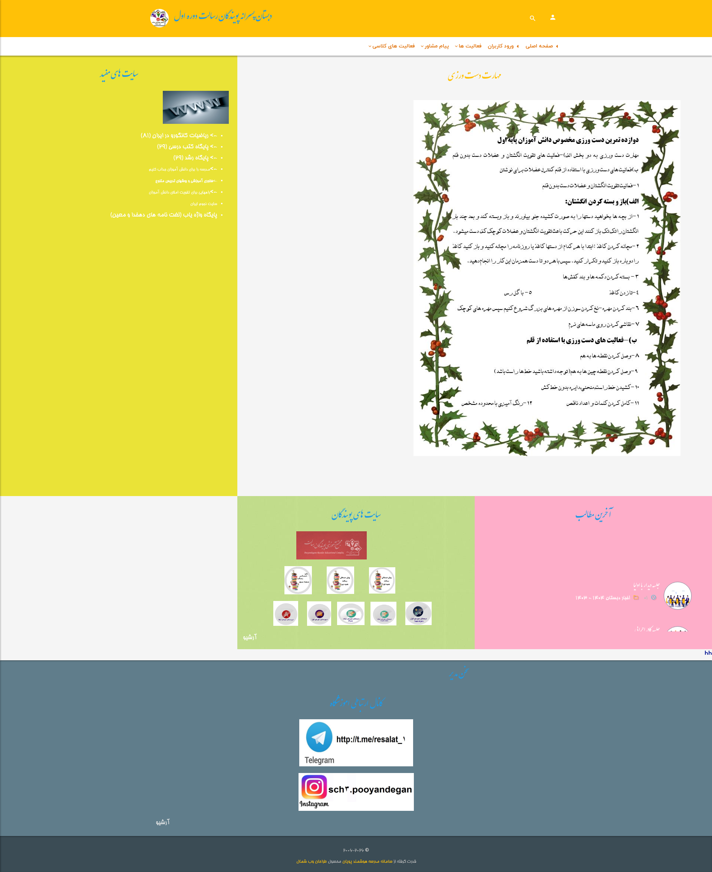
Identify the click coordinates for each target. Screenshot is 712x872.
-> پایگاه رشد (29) (195, 158)
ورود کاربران (502, 46)
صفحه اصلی (540, 46)
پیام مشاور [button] (437, 46)
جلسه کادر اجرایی (647, 627)
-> (213, 169)
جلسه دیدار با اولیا (646, 582)
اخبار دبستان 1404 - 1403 (603, 594)
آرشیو (250, 638)
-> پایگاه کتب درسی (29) (187, 147)
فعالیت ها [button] (470, 46)
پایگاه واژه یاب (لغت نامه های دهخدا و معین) (163, 215)
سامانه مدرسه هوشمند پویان (366, 861)
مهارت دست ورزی (474, 77)
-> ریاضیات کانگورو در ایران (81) (179, 136)
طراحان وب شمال (311, 861)
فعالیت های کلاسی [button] (393, 46)
